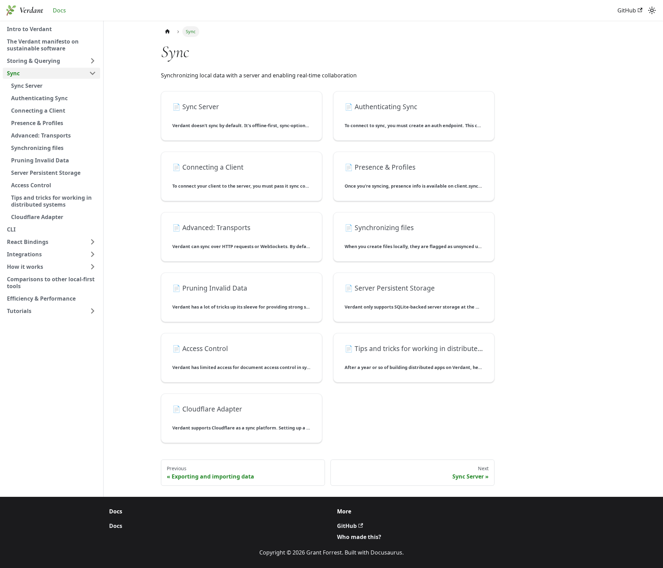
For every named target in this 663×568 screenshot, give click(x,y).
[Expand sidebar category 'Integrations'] (92, 254)
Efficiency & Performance (41, 298)
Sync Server (26, 85)
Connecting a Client (38, 110)
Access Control (31, 185)
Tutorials (19, 311)
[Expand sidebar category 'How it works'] (92, 266)
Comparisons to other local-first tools (51, 282)
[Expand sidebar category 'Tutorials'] (92, 310)
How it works (25, 267)
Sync (13, 73)
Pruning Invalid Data (40, 160)
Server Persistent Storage (45, 173)
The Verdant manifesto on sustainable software (43, 45)
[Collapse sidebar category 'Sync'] (92, 73)
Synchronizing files (37, 148)
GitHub (626, 10)
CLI (11, 229)
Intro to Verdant (29, 29)
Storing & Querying (33, 61)
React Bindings (27, 242)
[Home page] (167, 31)
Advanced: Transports (41, 135)
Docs (59, 10)
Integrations (24, 254)
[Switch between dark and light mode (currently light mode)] (651, 10)
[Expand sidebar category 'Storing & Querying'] (92, 60)
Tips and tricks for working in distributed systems (51, 201)
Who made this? (359, 537)
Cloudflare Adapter (37, 217)
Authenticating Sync (39, 98)
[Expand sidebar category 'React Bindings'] (92, 241)
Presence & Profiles (37, 123)
